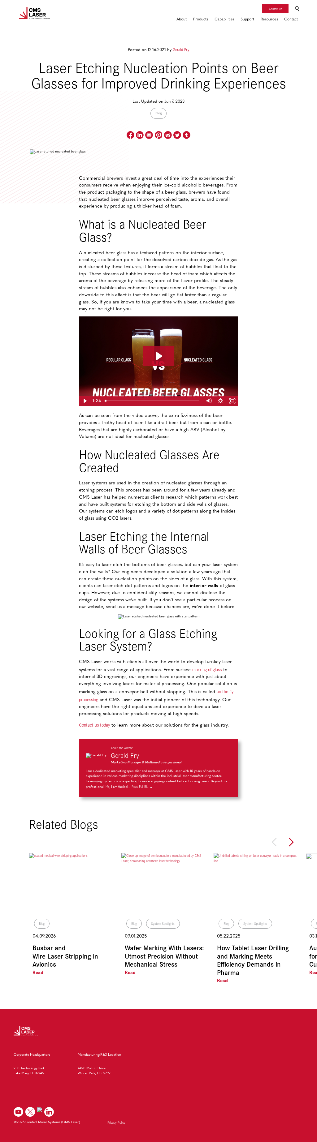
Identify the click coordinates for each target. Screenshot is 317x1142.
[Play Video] (85, 401)
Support (247, 19)
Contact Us (275, 9)
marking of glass (207, 669)
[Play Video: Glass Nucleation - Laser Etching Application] (158, 356)
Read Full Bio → (142, 786)
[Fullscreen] (232, 401)
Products (200, 19)
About (181, 19)
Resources (269, 19)
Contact (291, 19)
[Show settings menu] (220, 401)
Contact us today (94, 725)
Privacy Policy (116, 1122)
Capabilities (224, 19)
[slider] (153, 401)
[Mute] (209, 401)
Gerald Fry (181, 49)
